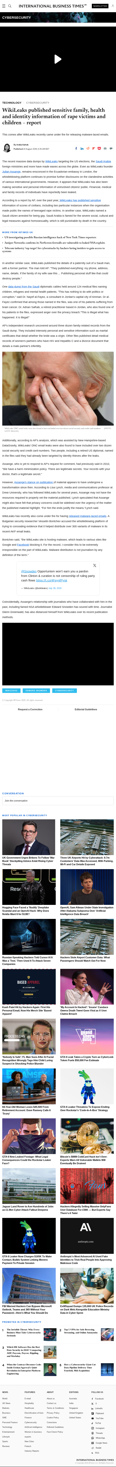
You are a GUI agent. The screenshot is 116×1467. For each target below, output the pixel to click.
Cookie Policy (53, 1417)
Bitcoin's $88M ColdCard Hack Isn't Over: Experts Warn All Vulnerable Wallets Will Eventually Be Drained (83, 1160)
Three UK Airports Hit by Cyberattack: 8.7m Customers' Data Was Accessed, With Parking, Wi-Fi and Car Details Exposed (86, 861)
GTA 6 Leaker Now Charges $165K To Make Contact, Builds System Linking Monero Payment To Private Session (27, 1259)
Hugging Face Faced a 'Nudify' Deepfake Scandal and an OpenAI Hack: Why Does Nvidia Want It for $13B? (25, 910)
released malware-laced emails (87, 516)
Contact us (51, 1403)
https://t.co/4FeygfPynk (51, 580)
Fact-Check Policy (55, 1432)
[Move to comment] (111, 148)
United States (75, 1417)
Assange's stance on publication (34, 482)
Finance (28, 1417)
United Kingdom (76, 1413)
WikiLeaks (51, 161)
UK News (6, 1403)
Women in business (33, 1432)
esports (28, 1437)
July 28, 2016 (54, 588)
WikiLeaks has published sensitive (80, 200)
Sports (5, 1441)
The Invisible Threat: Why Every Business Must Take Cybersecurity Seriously (24, 1332)
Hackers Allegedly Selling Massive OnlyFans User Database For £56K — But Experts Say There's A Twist (85, 1209)
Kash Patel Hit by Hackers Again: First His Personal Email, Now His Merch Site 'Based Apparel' (27, 1010)
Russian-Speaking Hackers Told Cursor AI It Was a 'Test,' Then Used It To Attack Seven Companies (27, 960)
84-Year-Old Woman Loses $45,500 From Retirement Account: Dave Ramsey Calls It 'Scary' (26, 1110)
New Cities (29, 1441)
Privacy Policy (53, 1413)
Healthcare (29, 1408)
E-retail (28, 1398)
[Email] (105, 148)
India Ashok (23, 144)
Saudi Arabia (103, 161)
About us (51, 1398)
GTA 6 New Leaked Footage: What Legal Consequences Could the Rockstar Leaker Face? (26, 1160)
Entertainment (8, 1432)
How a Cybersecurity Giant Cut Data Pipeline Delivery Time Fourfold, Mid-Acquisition (80, 1367)
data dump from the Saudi (23, 286)
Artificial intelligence (33, 1427)
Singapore (73, 1408)
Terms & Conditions (55, 1408)
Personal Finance (10, 1422)
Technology (7, 1427)
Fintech (28, 1446)
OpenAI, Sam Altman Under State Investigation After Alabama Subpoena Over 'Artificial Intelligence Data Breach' (86, 910)
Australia (73, 1398)
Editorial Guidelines (86, 709)
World (4, 1398)
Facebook (23, 544)
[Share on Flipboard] (94, 148)
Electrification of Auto (34, 1413)
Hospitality (29, 1403)
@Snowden (29, 571)
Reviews (6, 1446)
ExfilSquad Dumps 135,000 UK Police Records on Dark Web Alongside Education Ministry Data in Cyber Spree (86, 1309)
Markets (5, 1408)
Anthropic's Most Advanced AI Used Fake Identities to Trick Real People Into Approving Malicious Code (86, 1259)
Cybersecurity (31, 1422)
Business (6, 1413)
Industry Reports (32, 1451)
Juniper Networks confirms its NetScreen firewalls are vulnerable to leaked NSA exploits (55, 243)
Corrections (52, 1422)
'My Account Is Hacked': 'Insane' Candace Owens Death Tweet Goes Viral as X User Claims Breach (84, 1010)
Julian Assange (11, 171)
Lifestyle (6, 1437)
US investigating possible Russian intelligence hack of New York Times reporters (50, 237)
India (71, 1403)
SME (4, 1417)
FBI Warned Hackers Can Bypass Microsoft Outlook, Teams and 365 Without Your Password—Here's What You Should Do (27, 1309)
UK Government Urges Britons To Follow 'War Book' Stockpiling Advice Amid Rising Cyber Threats (28, 861)
